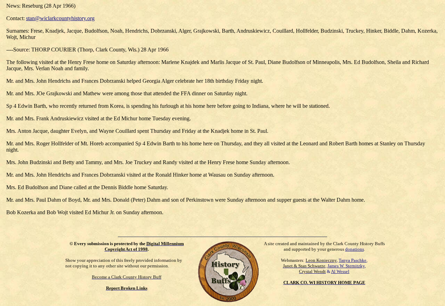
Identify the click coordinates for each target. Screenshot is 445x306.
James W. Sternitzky (346, 265)
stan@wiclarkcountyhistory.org (60, 18)
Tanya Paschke (352, 260)
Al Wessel (340, 271)
